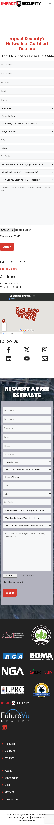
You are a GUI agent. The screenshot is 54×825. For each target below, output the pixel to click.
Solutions (10, 751)
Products (10, 743)
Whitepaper (11, 777)
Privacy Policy (13, 799)
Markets (9, 758)
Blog (7, 785)
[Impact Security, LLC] (21, 4)
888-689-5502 (8, 268)
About (8, 770)
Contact (9, 792)
